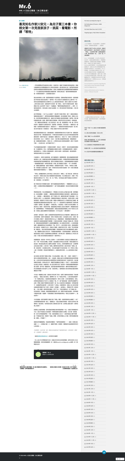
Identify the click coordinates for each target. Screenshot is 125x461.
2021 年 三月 (89, 385)
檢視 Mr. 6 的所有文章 (48, 354)
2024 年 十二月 (90, 231)
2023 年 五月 (89, 296)
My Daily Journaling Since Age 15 (92, 20)
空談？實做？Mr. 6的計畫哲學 (92, 136)
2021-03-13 (25, 85)
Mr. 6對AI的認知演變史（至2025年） (94, 133)
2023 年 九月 (89, 282)
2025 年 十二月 (90, 190)
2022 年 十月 (89, 320)
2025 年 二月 (89, 224)
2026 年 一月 (89, 186)
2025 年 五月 (89, 214)
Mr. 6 (24, 87)
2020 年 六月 (89, 416)
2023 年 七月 (89, 289)
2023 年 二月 (89, 306)
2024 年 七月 (89, 248)
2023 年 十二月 (90, 272)
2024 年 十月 (89, 238)
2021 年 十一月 (90, 358)
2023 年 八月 (89, 286)
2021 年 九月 (89, 364)
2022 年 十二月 (90, 313)
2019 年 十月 (89, 443)
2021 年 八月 (89, 368)
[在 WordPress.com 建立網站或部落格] (19, 458)
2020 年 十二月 (90, 395)
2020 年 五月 (89, 419)
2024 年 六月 (89, 251)
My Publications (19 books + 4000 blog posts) (93, 24)
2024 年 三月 (89, 262)
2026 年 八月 (89, 162)
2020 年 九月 (89, 406)
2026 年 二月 (89, 183)
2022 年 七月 (89, 330)
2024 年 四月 (89, 258)
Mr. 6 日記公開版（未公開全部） (34, 10)
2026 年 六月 (89, 169)
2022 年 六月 (89, 334)
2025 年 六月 (89, 210)
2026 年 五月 (89, 172)
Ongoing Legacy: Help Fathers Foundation (94, 32)
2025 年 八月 (89, 203)
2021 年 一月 (89, 392)
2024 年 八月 (89, 244)
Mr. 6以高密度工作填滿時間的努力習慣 (94, 144)
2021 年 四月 (89, 382)
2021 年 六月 (89, 375)
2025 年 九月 (89, 200)
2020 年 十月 (89, 402)
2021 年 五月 (89, 378)
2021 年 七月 (89, 371)
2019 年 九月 (89, 447)
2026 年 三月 (89, 179)
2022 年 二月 (89, 347)
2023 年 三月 (89, 303)
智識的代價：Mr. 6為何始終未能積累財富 (95, 148)
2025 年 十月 (89, 196)
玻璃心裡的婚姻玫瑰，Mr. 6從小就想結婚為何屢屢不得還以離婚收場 (95, 140)
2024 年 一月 (89, 268)
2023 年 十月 (89, 279)
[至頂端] (104, 452)
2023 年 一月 (89, 310)
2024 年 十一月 (90, 234)
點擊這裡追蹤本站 (42, 336)
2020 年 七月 (89, 412)
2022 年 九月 (89, 323)
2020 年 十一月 (90, 399)
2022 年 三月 (89, 344)
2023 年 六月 (89, 292)
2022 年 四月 (89, 340)
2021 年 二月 (89, 388)
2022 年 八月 (89, 327)
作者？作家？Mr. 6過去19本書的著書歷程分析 (95, 128)
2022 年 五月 (89, 337)
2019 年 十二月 (90, 436)
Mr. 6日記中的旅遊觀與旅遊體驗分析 (93, 151)
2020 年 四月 (89, 423)
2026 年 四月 (89, 176)
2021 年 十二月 (90, 354)
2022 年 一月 (89, 351)
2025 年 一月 (89, 227)
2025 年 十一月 (90, 193)
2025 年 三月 (89, 220)
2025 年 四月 (89, 217)
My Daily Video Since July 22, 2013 (93, 29)
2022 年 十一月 (90, 316)
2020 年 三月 (89, 426)
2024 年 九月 (89, 241)
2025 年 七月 (89, 207)
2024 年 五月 (89, 255)
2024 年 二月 (89, 265)
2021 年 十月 (89, 361)
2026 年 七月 (89, 166)
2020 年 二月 (89, 430)
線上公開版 (22, 20)
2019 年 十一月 (90, 440)
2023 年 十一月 (90, 275)
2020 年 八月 (89, 409)
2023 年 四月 (89, 299)
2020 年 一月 (89, 433)
